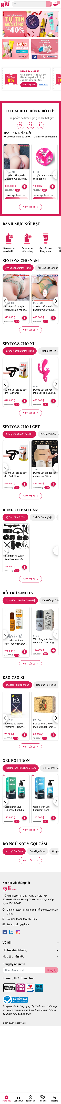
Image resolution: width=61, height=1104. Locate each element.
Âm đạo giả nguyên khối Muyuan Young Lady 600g (14, 309)
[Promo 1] (15, 49)
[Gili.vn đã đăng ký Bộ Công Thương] (15, 999)
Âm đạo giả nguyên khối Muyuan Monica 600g (16, 178)
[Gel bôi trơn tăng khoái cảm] (45, 238)
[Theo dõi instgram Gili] (18, 931)
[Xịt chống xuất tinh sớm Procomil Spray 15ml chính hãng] (16, 620)
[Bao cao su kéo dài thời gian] (9, 238)
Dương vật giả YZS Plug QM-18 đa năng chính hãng (44, 393)
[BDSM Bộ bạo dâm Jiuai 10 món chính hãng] (16, 537)
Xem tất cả (29, 206)
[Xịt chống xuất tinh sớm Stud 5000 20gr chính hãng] (45, 620)
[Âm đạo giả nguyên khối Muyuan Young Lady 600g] (16, 287)
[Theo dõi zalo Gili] (11, 931)
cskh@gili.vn (22, 924)
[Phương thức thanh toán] (23, 987)
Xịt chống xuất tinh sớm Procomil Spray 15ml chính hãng (14, 643)
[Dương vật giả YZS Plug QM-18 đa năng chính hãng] (45, 370)
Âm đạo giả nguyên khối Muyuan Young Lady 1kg (43, 309)
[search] (49, 4)
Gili (24, 1023)
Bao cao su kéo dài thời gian (9, 250)
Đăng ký (52, 970)
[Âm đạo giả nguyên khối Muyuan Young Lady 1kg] (45, 287)
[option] (30, 24)
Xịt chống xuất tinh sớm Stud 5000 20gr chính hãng (44, 642)
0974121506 (30, 919)
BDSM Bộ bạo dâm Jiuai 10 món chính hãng (14, 559)
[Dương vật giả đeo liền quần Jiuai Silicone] (45, 453)
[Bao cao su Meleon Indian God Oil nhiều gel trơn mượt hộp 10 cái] (45, 704)
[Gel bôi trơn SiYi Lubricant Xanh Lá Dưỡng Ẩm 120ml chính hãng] (16, 787)
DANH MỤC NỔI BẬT (21, 224)
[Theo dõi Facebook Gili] (5, 931)
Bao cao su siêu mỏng (27, 249)
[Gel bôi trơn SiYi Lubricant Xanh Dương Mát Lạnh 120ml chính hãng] (45, 787)
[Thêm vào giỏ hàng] (24, 186)
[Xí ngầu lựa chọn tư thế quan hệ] (44, 156)
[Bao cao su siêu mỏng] (27, 238)
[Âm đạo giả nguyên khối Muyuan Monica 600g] (16, 156)
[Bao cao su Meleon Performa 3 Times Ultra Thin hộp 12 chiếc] (16, 704)
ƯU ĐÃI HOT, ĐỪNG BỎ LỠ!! (30, 111)
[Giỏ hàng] (55, 4)
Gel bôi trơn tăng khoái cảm (45, 250)
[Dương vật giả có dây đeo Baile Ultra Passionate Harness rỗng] (16, 370)
